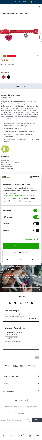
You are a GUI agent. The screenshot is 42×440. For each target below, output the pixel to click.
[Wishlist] (4, 435)
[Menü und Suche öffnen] (37, 435)
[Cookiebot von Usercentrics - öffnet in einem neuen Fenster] (30, 177)
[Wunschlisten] (37, 56)
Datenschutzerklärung (17, 196)
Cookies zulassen (21, 246)
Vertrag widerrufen (37, 420)
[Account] (11, 435)
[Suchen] (39, 7)
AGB (10, 420)
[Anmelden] (37, 285)
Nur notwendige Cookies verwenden (21, 260)
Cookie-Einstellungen (27, 420)
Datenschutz (22, 289)
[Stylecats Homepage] (20, 435)
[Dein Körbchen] (29, 435)
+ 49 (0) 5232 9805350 (11, 338)
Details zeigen (30, 239)
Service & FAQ (33, 318)
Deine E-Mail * (6, 282)
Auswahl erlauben (21, 253)
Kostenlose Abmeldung (33, 289)
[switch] (36, 217)
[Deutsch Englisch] (21, 400)
